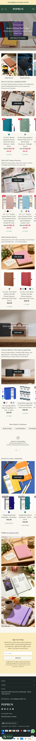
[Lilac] (28, 211)
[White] (9, 403)
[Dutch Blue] (21, 211)
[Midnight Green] (25, 134)
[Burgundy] (21, 289)
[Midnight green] (11, 403)
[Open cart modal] (33, 9)
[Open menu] (2, 9)
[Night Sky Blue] (30, 289)
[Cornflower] (13, 403)
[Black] (8, 211)
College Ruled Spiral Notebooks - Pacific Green (25, 517)
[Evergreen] (24, 211)
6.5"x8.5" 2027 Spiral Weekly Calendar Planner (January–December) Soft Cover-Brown (9, 296)
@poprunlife (14, 533)
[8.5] (8, 201)
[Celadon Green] (28, 289)
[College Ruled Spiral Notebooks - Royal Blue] (8, 502)
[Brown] (26, 211)
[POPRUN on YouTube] (13, 709)
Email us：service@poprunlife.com (15, 699)
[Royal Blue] (9, 512)
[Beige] (10, 211)
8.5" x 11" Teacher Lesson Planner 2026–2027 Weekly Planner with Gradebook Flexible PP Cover (9, 218)
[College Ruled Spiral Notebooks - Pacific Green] (25, 502)
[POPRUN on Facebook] (2, 709)
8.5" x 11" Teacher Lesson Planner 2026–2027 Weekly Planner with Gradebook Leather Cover (25, 218)
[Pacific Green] (9, 134)
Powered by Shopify (23, 726)
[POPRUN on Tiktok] (10, 709)
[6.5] (9, 279)
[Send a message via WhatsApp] (33, 731)
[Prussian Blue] (4, 403)
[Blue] (23, 289)
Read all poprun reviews (8, 716)
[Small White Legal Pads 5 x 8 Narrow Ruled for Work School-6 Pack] (25, 393)
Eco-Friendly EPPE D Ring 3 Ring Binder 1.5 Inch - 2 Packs (9, 408)
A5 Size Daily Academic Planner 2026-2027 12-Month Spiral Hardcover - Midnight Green (25, 141)
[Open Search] (5, 9)
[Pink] (6, 403)
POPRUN (14, 726)
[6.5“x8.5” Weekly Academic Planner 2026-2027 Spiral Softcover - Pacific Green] (8, 125)
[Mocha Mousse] (12, 211)
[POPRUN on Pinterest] (5, 709)
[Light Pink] (5, 211)
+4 (32, 289)
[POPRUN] (18, 9)
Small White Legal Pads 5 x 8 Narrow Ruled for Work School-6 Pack (25, 405)
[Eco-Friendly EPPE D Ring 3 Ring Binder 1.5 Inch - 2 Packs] (8, 393)
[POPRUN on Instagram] (8, 709)
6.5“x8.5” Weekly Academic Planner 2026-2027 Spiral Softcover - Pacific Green (9, 141)
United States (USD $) (10, 723)
